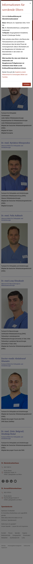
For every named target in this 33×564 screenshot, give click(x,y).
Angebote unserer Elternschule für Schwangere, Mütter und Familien (14, 74)
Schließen (26, 84)
